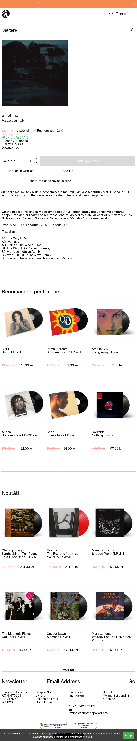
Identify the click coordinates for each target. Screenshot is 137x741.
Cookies (109, 699)
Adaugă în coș (88, 161)
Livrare (41, 695)
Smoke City (105, 350)
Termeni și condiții (116, 695)
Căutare (132, 30)
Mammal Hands (108, 551)
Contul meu (44, 702)
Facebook (76, 692)
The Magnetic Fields (16, 635)
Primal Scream (64, 350)
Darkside (102, 433)
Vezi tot (68, 669)
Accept (128, 735)
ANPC (107, 692)
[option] (66, 4)
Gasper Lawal (58, 635)
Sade (61, 433)
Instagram (76, 695)
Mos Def (63, 553)
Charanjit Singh (19, 553)
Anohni (20, 433)
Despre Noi (43, 692)
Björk (11, 350)
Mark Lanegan (112, 637)
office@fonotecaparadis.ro (88, 713)
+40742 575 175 (83, 706)
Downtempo (10, 147)
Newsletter (14, 681)
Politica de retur (47, 699)
